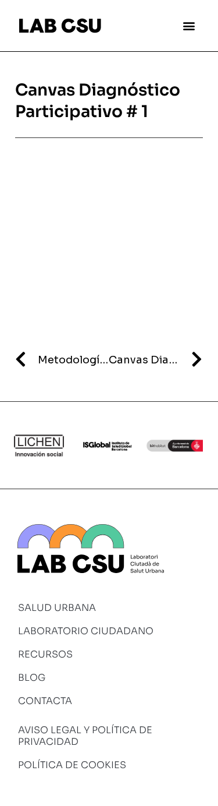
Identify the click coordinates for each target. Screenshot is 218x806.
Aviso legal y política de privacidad (85, 736)
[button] (189, 25)
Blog (31, 677)
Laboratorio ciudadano (85, 631)
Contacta (45, 701)
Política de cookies (72, 765)
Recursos (45, 654)
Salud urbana (57, 608)
